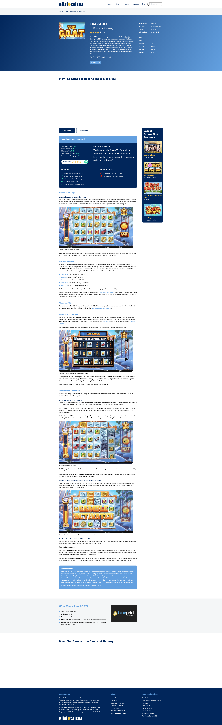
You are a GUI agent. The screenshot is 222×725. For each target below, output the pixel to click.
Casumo (63, 280)
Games (118, 4)
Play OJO (145, 703)
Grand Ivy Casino (147, 708)
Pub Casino (64, 285)
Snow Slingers (149, 218)
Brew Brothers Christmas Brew (153, 196)
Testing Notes (84, 130)
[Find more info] (104, 33)
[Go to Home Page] (71, 4)
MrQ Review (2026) (148, 713)
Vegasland (64, 277)
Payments (136, 4)
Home (61, 11)
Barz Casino (64, 283)
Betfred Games (146, 711)
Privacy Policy (115, 708)
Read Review (95, 62)
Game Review (67, 130)
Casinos (109, 4)
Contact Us (114, 700)
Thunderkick (106, 321)
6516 (70, 614)
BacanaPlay (64, 274)
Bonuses (126, 4)
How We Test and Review (118, 713)
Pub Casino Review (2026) (150, 716)
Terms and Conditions (117, 706)
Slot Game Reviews (70, 11)
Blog (143, 4)
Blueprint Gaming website (106, 292)
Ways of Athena (149, 155)
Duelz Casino (146, 706)
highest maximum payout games (101, 308)
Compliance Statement (118, 711)
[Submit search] (149, 4)
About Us (113, 698)
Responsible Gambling (118, 703)
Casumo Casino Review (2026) (151, 700)
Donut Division (149, 175)
